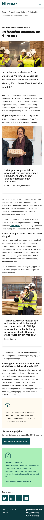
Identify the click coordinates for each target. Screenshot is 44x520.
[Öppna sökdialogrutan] (35, 4)
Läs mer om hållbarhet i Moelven (17, 481)
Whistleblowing (32, 516)
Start (4, 12)
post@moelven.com (34, 509)
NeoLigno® (15, 225)
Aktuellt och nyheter (17, 12)
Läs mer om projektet (14, 441)
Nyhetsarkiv (33, 12)
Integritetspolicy (32, 512)
